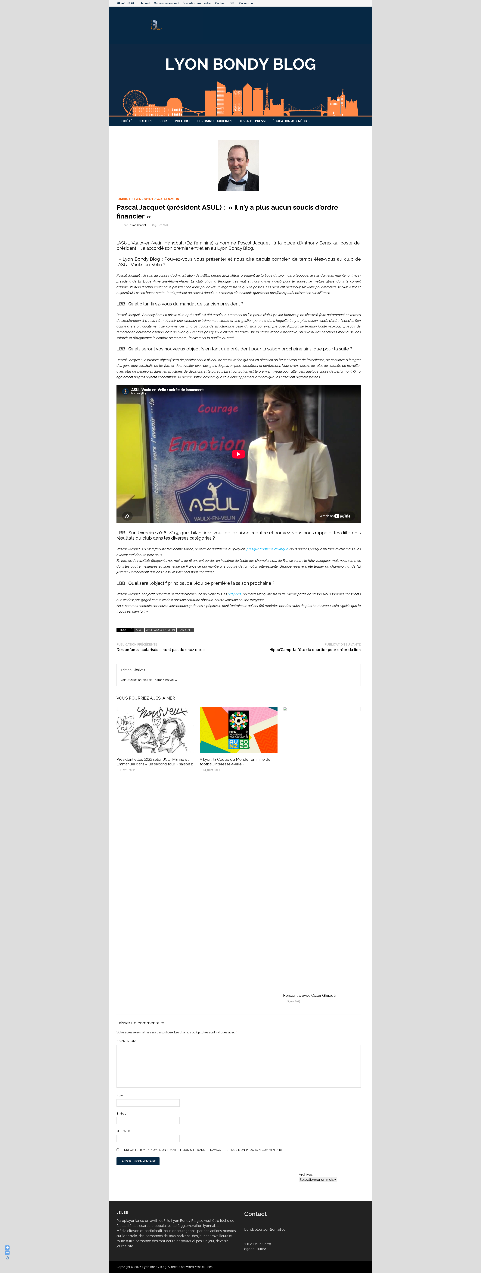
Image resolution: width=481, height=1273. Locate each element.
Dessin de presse (253, 121)
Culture (145, 121)
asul (139, 629)
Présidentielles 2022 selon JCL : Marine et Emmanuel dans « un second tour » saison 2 (154, 761)
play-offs (234, 594)
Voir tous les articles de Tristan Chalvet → (149, 680)
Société (125, 121)
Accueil (145, 3)
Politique (183, 121)
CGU (232, 3)
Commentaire (128, 1041)
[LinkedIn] (363, 3)
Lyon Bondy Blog (154, 1267)
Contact (220, 3)
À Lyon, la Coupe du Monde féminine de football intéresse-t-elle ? (235, 761)
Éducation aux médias (197, 3)
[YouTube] (348, 3)
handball (185, 629)
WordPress (193, 1267)
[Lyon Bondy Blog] (240, 80)
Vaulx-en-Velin (168, 199)
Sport (164, 121)
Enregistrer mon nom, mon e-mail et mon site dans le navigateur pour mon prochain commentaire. (203, 1149)
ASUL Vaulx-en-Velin (160, 629)
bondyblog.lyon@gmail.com (266, 1229)
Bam (209, 1267)
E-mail (122, 1113)
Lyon (137, 199)
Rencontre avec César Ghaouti (309, 995)
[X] (353, 3)
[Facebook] (343, 3)
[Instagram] (358, 3)
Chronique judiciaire (215, 121)
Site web (123, 1131)
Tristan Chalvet (137, 225)
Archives (306, 1174)
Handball (123, 199)
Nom (120, 1095)
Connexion (246, 3)
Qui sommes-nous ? (166, 3)
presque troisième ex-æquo (267, 549)
